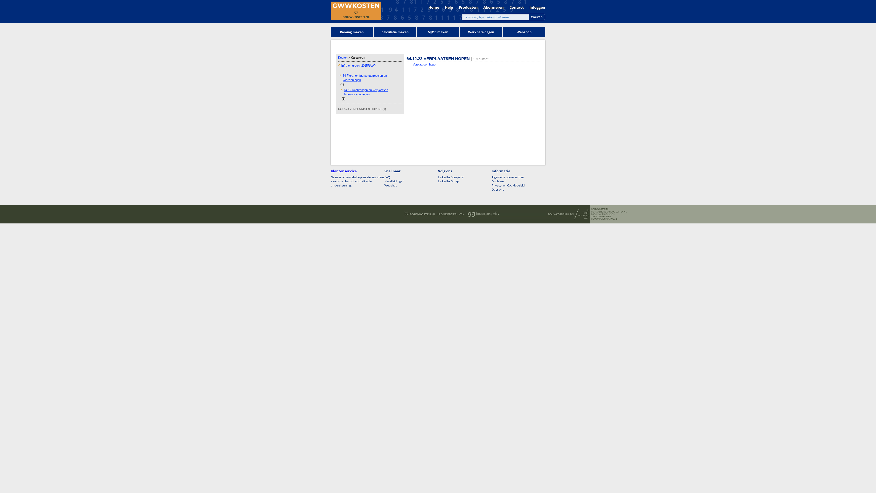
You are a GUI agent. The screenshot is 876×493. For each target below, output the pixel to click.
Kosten (342, 57)
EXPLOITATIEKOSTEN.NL (603, 214)
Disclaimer (499, 181)
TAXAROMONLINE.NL (601, 216)
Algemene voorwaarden (508, 177)
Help (449, 7)
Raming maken (352, 32)
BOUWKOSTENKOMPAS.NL (604, 219)
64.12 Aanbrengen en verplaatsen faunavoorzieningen (366, 92)
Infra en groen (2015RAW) (358, 65)
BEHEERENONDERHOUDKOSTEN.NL (609, 211)
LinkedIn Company (451, 177)
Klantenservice (344, 171)
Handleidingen (394, 181)
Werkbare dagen (481, 32)
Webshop (524, 32)
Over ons (498, 189)
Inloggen (537, 7)
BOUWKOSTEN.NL (600, 209)
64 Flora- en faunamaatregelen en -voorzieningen (366, 78)
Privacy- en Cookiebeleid (508, 185)
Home (433, 7)
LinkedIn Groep (448, 181)
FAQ (387, 177)
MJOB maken (438, 32)
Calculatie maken (395, 32)
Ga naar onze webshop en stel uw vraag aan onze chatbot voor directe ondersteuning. (357, 181)
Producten (468, 7)
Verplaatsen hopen (425, 64)
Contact (516, 7)
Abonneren (493, 7)
